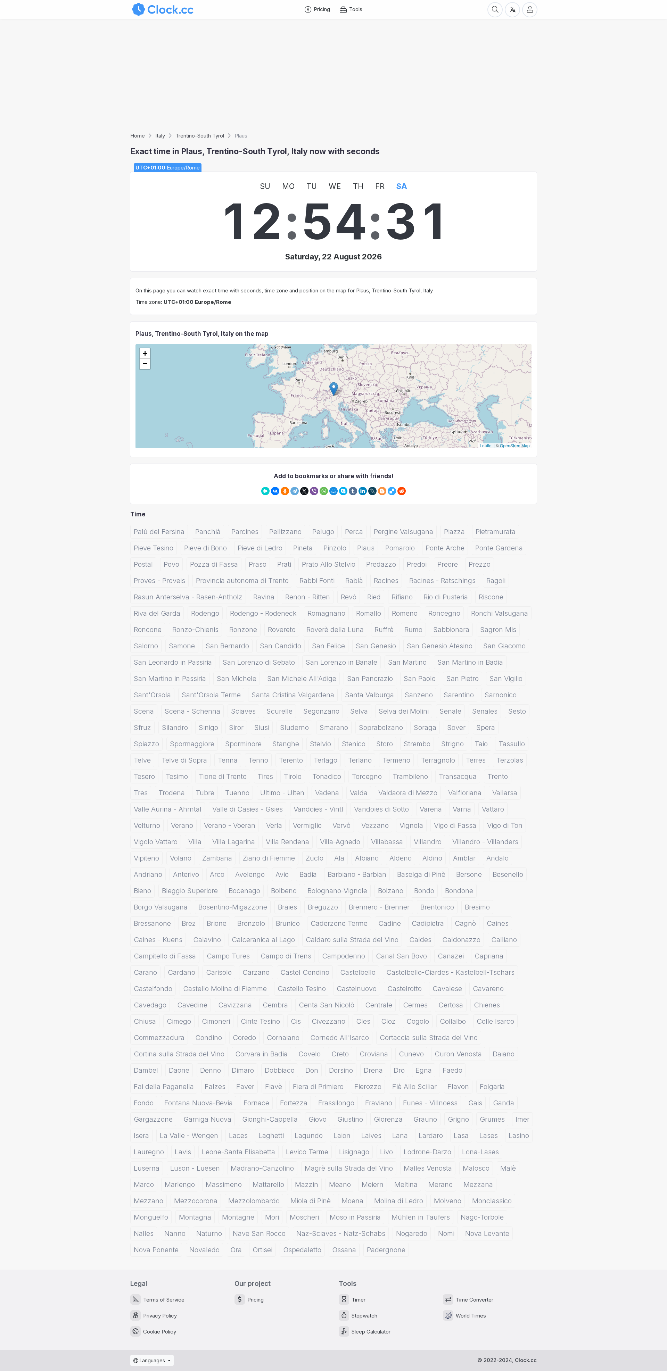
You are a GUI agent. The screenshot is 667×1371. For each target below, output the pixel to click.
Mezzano (148, 1201)
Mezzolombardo (254, 1201)
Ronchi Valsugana (499, 613)
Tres (141, 793)
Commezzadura (159, 1037)
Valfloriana (464, 793)
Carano (145, 972)
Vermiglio (307, 825)
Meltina (406, 1184)
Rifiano (402, 597)
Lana (400, 1135)
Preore (447, 564)
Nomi (446, 1233)
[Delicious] (392, 491)
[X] (304, 491)
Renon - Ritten (307, 597)
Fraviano (378, 1103)
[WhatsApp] (324, 491)
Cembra (275, 1005)
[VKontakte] (275, 491)
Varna (462, 809)
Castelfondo (153, 988)
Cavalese (447, 988)
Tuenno (237, 793)
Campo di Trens (286, 956)
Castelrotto (404, 988)
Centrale (378, 1005)
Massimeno (224, 1184)
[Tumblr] (353, 491)
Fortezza (293, 1103)
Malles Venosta (428, 1168)
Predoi (417, 564)
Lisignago (354, 1152)
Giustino (350, 1119)
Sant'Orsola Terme (211, 695)
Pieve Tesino (153, 548)
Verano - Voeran (229, 825)
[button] (333, 389)
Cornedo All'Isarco (339, 1037)
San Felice (328, 646)
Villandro (428, 842)
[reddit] (401, 491)
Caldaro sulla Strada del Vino (352, 940)
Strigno (452, 744)
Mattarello (268, 1184)
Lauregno (149, 1152)
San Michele (236, 678)
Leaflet (486, 445)
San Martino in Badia (470, 662)
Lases (488, 1135)
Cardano (181, 972)
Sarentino (459, 695)
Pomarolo (400, 548)
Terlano (360, 760)
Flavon (458, 1086)
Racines (386, 580)
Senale (450, 711)
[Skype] (343, 491)
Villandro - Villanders (485, 842)
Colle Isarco (495, 1021)
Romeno (405, 613)
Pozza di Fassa (214, 564)
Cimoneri (216, 1021)
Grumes (492, 1119)
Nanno (175, 1233)
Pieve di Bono (205, 548)
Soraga (425, 727)
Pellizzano (285, 531)
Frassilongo (336, 1103)
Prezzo (480, 564)
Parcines (244, 531)
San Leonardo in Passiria (173, 662)
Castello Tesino (302, 988)
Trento (497, 776)
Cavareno (488, 988)
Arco (217, 874)
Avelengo (250, 874)
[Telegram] (294, 491)
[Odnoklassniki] (285, 491)
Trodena (171, 793)
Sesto (517, 711)
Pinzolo (334, 548)
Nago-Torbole (482, 1217)
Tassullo (512, 744)
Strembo (417, 744)
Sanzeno (419, 695)
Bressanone (152, 923)
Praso (257, 564)
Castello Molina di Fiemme (225, 988)
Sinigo (208, 727)
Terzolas (509, 760)
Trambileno (410, 776)
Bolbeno (284, 891)
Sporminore (243, 744)
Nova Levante (487, 1233)
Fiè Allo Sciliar (414, 1086)
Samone (182, 646)
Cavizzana (235, 1005)
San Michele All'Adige (301, 678)
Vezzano (375, 825)
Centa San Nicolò (326, 1005)
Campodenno (343, 956)
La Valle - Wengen (189, 1135)
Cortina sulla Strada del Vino (179, 1054)
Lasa (461, 1135)
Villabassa (387, 842)
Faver (245, 1086)
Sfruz (142, 727)
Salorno (146, 646)
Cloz (388, 1021)
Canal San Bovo (401, 956)
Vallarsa (504, 793)
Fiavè (273, 1086)
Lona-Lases (480, 1152)
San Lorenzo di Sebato (259, 662)
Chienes (487, 1005)
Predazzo (381, 564)
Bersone (469, 874)
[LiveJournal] (372, 491)
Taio (481, 744)
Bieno (142, 891)
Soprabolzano (381, 727)
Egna (423, 1070)
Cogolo (417, 1021)
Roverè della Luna (335, 629)
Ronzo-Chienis (195, 629)
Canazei (451, 956)
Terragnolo (438, 760)
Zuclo (314, 858)
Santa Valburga (369, 695)
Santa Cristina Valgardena (293, 695)
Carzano (256, 972)
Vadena (327, 793)
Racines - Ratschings (442, 580)
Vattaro (493, 809)
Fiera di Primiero (318, 1086)
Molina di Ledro (398, 1201)
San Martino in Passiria (170, 678)
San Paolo (420, 678)
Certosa (450, 1005)
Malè (508, 1168)
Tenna (228, 760)
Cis (296, 1021)
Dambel (146, 1070)
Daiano (503, 1054)
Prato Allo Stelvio (328, 564)
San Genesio (376, 646)
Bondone (459, 891)
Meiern (373, 1184)
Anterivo (186, 874)
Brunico (288, 923)
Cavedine (192, 1005)
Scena (144, 711)
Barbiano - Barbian (357, 874)
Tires (265, 776)
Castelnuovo (357, 988)
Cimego (179, 1021)
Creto (340, 1054)
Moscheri (304, 1217)
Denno (210, 1070)
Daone (179, 1070)
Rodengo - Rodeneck (263, 613)
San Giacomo (504, 646)
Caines (498, 923)
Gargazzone (153, 1119)
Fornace (256, 1103)
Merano (440, 1184)
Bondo (424, 891)
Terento (291, 760)
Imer (522, 1119)
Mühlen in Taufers (421, 1217)
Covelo (309, 1054)
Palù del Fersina (159, 531)
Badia (308, 874)
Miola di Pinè (310, 1201)
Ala (339, 858)
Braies (287, 907)
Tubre (205, 793)
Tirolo (293, 776)
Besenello (508, 874)
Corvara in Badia (261, 1054)
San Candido (280, 646)
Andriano (148, 874)
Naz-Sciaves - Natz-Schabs (340, 1233)
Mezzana (478, 1184)
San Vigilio (505, 678)
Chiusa (145, 1021)
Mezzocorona (195, 1201)
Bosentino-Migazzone (232, 907)
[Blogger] (382, 491)
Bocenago (244, 891)
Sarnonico (501, 695)
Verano (182, 825)
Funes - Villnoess (430, 1103)
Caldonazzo (461, 940)
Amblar (464, 858)
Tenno (258, 760)
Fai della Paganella (164, 1086)
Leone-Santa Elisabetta (238, 1152)
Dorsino (341, 1070)
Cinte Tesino (260, 1021)
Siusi (261, 727)
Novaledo (204, 1250)
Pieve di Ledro (260, 548)
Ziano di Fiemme (269, 858)
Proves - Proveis (159, 580)
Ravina (263, 597)
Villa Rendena (287, 842)
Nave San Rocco (259, 1233)
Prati (284, 564)
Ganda (503, 1103)
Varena (431, 809)
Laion (342, 1135)
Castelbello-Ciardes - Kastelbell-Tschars (450, 972)
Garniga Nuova (207, 1119)
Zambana (217, 858)
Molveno (447, 1201)
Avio (282, 874)
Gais (475, 1103)
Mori (272, 1217)
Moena (352, 1201)
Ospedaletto (302, 1250)
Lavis (183, 1152)
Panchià (208, 531)
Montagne (238, 1217)
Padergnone (386, 1250)
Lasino (519, 1135)
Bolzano (390, 891)
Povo (171, 564)
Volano (180, 858)
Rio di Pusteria (445, 597)
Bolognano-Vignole (337, 891)
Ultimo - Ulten (282, 793)
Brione (217, 923)
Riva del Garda (157, 613)
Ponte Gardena (499, 548)
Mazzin (306, 1184)
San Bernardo (227, 646)
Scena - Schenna (192, 711)
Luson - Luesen (195, 1168)
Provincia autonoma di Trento (242, 580)
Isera (141, 1135)
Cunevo (411, 1054)
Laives (371, 1135)
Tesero (144, 776)
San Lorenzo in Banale (341, 662)
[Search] (495, 9)
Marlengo (180, 1184)
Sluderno (294, 727)
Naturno (209, 1233)
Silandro (175, 727)
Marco (144, 1184)
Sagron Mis (498, 629)
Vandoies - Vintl (318, 809)
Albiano (367, 858)
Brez (189, 923)
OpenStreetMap (515, 445)
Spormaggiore (192, 744)
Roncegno (444, 613)
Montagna (195, 1217)
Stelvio (320, 744)
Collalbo (453, 1021)
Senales (484, 711)
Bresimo (477, 907)
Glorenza (388, 1119)
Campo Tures (228, 956)
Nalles (144, 1233)
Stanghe (285, 744)
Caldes (420, 940)
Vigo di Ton (504, 825)
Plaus (365, 548)
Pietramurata (496, 531)
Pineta (303, 548)
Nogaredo (411, 1233)
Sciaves (243, 711)
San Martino (407, 662)
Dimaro (243, 1070)
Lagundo (309, 1135)
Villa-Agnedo (340, 842)
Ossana (344, 1250)
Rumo (413, 629)
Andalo (497, 858)
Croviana (374, 1054)
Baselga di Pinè (421, 874)
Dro (399, 1070)
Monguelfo (151, 1217)
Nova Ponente (156, 1250)
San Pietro (462, 678)
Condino (208, 1037)
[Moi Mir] (333, 491)
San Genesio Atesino (439, 646)
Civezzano (328, 1021)
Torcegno (367, 776)
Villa (194, 842)
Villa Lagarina (233, 842)
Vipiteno (146, 858)
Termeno (396, 760)
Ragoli (495, 580)
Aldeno (400, 858)
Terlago (325, 760)
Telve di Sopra (184, 760)
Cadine (389, 923)
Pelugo (323, 531)
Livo (386, 1152)
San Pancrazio (370, 678)
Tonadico (326, 776)
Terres (476, 760)
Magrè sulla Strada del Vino (349, 1168)
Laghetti (271, 1135)
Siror (236, 727)
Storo (384, 744)
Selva (359, 711)
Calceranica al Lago (263, 940)
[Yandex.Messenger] (265, 491)
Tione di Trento (223, 776)
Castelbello (358, 972)
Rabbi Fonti (317, 580)
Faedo (452, 1070)
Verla (274, 825)
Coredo (244, 1037)
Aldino (432, 858)
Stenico (353, 744)
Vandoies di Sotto (381, 809)
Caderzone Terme (339, 923)
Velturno (147, 825)
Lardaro (431, 1135)
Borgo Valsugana (161, 907)
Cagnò (465, 923)
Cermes (415, 1005)
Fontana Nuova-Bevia (198, 1103)
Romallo (368, 613)
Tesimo (177, 776)
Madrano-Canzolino (262, 1168)
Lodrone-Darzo (427, 1152)
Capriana (489, 956)
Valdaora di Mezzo (407, 793)
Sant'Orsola (152, 695)
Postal (143, 564)
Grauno (425, 1119)
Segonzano (321, 711)
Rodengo (205, 613)
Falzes (215, 1086)
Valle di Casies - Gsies (247, 809)
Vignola (411, 825)
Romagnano (326, 613)
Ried (374, 597)
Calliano (504, 940)
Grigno (458, 1119)
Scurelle (279, 711)
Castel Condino (304, 972)
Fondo (144, 1103)
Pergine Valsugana (403, 531)
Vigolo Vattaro (156, 842)
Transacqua (458, 776)
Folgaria (492, 1086)
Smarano (334, 727)
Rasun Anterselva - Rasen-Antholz (188, 597)
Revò (348, 597)
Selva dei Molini (404, 711)
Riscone (491, 597)
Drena (373, 1070)
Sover (456, 727)
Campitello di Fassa (165, 956)
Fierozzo (367, 1086)
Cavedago (150, 1005)
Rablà (354, 580)
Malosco (476, 1168)
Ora (236, 1250)
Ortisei (262, 1250)
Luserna (146, 1168)
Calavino (207, 940)
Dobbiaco (280, 1070)
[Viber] (314, 491)
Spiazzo (146, 744)
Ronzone (243, 629)
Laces (238, 1135)
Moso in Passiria (355, 1217)
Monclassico (492, 1201)
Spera (485, 727)
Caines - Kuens (158, 940)
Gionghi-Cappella (270, 1119)
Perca (354, 531)
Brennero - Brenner (379, 907)
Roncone (148, 629)
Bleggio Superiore (190, 891)
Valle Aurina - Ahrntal (167, 809)
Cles (363, 1021)
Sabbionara (451, 629)
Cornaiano (283, 1037)
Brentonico (437, 907)
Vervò (341, 825)
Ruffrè (384, 629)
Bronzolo (251, 923)
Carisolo (219, 972)
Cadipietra (428, 923)
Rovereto (282, 629)
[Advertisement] (333, 77)
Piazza (454, 531)
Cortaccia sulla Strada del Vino (429, 1037)
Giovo (317, 1119)
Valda (359, 793)
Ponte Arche (445, 548)
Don (311, 1070)
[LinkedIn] (363, 491)
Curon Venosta (458, 1054)
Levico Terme (307, 1152)
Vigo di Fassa (455, 825)
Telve (142, 760)
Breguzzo (323, 907)
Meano (340, 1184)
